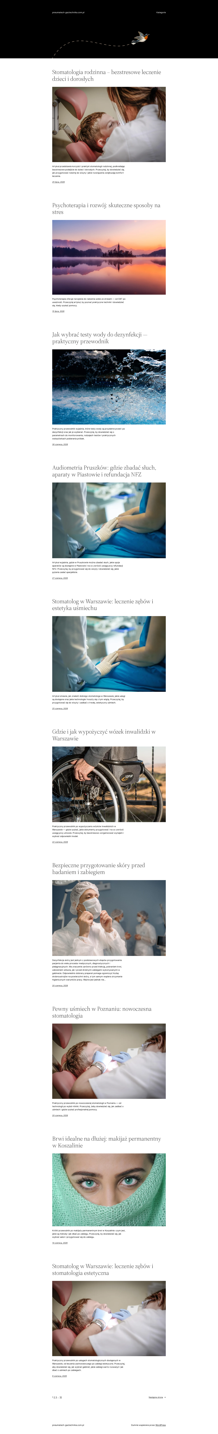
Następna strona (157, 1397)
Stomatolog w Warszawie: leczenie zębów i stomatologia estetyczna (102, 1269)
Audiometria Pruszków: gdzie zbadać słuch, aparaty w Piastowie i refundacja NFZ (104, 471)
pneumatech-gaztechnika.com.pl (68, 12)
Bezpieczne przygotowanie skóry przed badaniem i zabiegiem (98, 868)
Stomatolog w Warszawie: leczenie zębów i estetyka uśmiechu (102, 604)
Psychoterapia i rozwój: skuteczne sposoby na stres (106, 208)
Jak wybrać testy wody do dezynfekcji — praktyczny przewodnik (99, 338)
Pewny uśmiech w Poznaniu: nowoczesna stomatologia (102, 1012)
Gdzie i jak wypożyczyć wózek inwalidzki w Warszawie (104, 735)
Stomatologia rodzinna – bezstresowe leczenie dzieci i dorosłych (106, 75)
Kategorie (161, 12)
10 (61, 1397)
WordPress (160, 1425)
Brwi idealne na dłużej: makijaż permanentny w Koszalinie (106, 1142)
